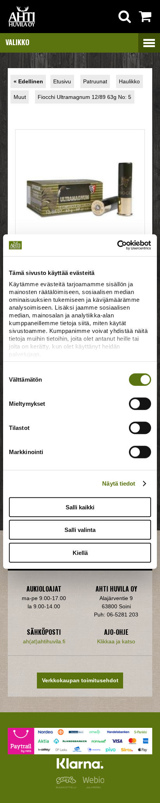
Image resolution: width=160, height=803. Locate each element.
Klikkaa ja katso (116, 641)
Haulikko (129, 81)
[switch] (140, 403)
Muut (20, 97)
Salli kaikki (80, 507)
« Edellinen (28, 81)
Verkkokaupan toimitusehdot (80, 680)
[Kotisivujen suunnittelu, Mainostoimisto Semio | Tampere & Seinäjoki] (67, 786)
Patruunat (95, 81)
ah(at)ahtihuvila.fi (44, 641)
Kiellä (80, 552)
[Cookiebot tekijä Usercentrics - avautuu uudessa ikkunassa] (117, 245)
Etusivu (62, 81)
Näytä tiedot (118, 483)
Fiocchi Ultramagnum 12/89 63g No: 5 (84, 97)
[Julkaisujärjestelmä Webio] (91, 786)
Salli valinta (80, 530)
